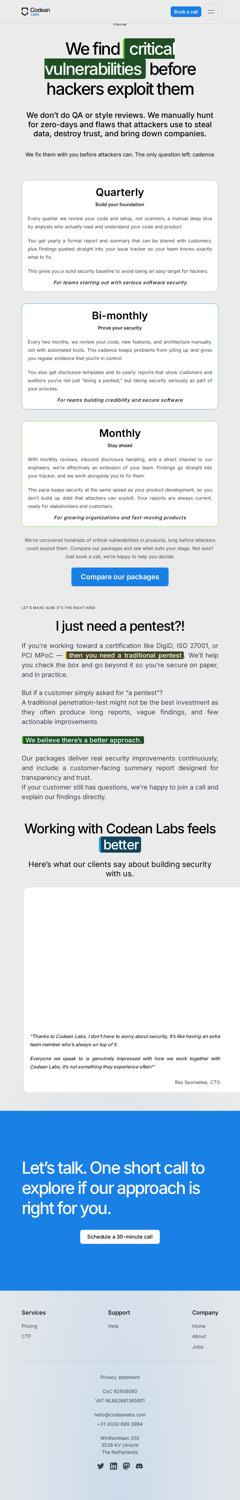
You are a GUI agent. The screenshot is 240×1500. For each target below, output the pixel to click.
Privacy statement (120, 1377)
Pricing (29, 1326)
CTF (26, 1336)
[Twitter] (100, 1466)
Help (113, 1326)
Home (199, 1326)
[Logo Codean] (36, 12)
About (199, 1336)
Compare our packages (120, 577)
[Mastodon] (126, 1466)
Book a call (186, 12)
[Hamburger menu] (211, 12)
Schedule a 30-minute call (120, 1237)
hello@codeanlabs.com (120, 1415)
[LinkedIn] (113, 1466)
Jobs (197, 1347)
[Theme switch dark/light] (161, 12)
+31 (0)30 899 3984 (120, 1424)
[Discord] (139, 1466)
